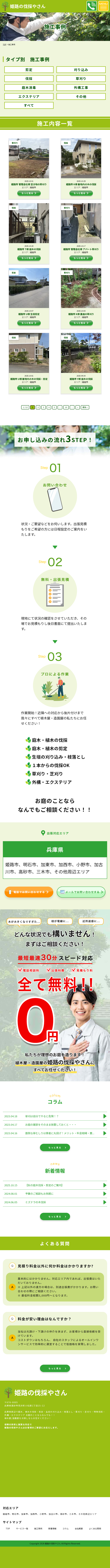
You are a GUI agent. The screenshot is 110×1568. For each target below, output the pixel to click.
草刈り (81, 78)
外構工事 (81, 87)
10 (66, 407)
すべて (29, 105)
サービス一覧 (22, 1528)
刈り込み (81, 69)
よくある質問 (95, 1528)
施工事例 (38, 1528)
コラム (66, 1528)
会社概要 (79, 1528)
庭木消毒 (29, 87)
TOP (8, 1528)
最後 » (85, 407)
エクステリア (29, 96)
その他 (81, 96)
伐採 (29, 78)
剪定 (29, 69)
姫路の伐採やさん (28, 6)
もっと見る (55, 1147)
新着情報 (52, 1528)
